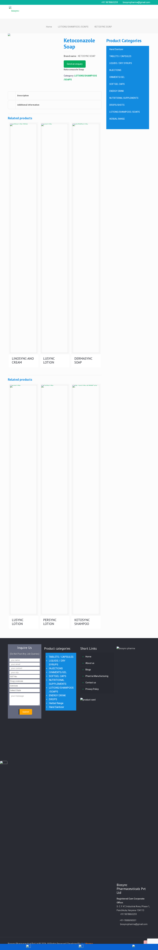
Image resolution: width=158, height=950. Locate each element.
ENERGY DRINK (57, 695)
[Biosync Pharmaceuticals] (19, 10)
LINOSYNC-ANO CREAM (23, 360)
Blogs (88, 669)
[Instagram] (139, 943)
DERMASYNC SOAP (83, 360)
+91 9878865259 (109, 2)
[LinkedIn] (130, 943)
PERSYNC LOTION (49, 622)
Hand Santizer (56, 707)
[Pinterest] (134, 943)
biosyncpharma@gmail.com (136, 2)
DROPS (53, 699)
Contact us (90, 682)
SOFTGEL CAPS (57, 676)
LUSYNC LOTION (49, 360)
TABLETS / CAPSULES (61, 656)
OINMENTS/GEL (58, 672)
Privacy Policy (92, 689)
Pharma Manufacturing (96, 676)
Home (49, 26)
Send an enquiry (75, 64)
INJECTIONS (56, 668)
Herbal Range (56, 703)
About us (89, 663)
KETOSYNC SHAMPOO (82, 622)
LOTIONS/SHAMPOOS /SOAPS (73, 26)
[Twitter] (126, 943)
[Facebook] (122, 943)
